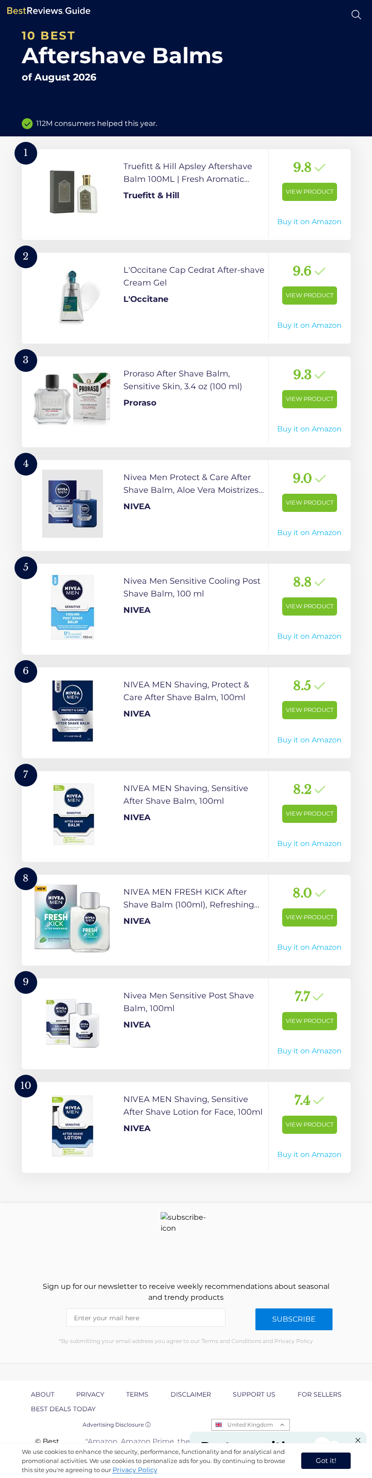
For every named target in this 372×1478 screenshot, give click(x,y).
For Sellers (320, 1394)
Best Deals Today (63, 1409)
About (42, 1394)
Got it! (326, 1460)
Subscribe (294, 1319)
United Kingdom (250, 1424)
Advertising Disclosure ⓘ (117, 1424)
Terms (137, 1394)
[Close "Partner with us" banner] (358, 1440)
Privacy (90, 1394)
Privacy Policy (135, 1470)
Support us (254, 1394)
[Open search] (356, 15)
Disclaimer (191, 1394)
